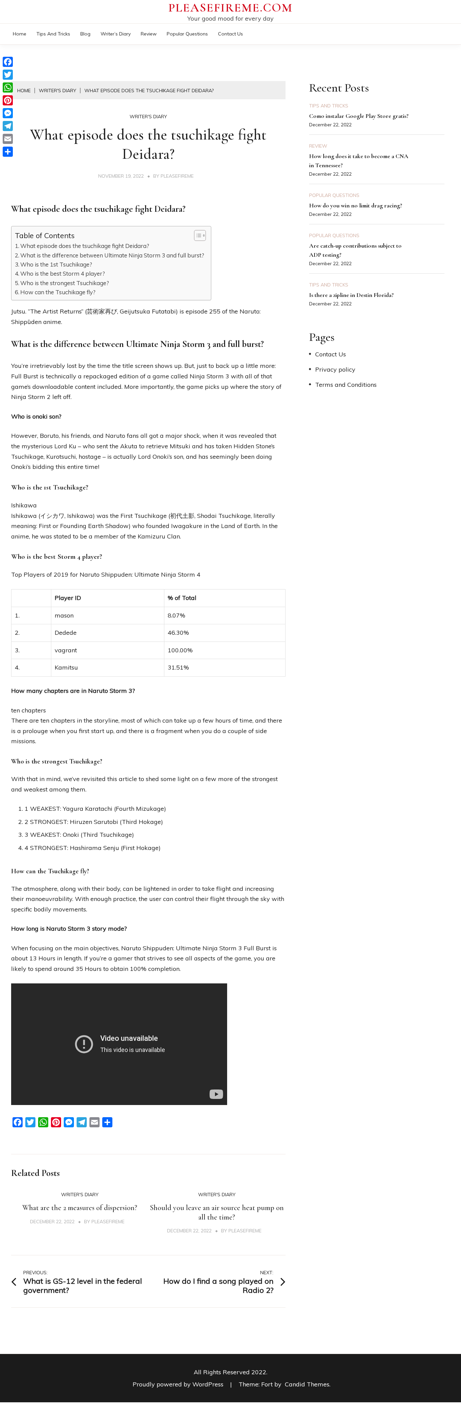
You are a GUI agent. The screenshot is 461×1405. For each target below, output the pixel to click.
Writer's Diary (148, 116)
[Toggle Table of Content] (196, 235)
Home (19, 34)
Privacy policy (335, 369)
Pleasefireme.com (230, 7)
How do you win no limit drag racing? (355, 205)
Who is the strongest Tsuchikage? (64, 282)
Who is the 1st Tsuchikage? (56, 264)
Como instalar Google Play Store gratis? (359, 116)
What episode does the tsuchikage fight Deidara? (84, 245)
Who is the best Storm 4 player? (62, 273)
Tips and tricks (53, 34)
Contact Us (230, 34)
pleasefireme (177, 176)
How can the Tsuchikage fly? (58, 292)
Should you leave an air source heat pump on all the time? (217, 1212)
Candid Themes (307, 1384)
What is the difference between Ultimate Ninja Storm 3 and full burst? (112, 255)
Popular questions (187, 34)
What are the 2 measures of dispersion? (79, 1207)
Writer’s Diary (116, 34)
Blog (85, 34)
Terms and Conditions (346, 384)
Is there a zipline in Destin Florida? (351, 295)
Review (149, 34)
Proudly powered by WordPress (179, 1384)
